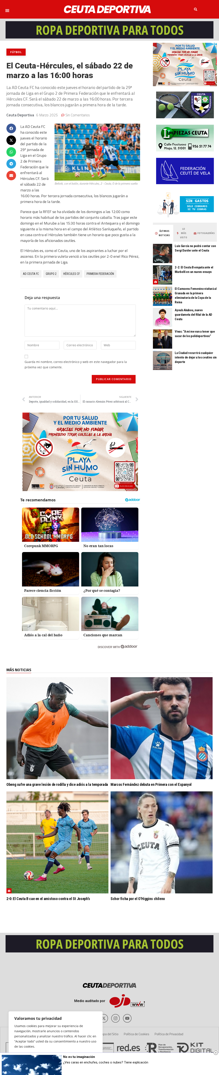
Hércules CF (71, 273)
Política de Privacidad (169, 1034)
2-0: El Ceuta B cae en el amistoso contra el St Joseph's (48, 898)
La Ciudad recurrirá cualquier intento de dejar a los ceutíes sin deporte (196, 357)
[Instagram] (115, 1018)
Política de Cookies (136, 1034)
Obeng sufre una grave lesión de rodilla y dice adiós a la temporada (57, 784)
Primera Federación (100, 273)
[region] (56, 1038)
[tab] (162, 233)
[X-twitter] (103, 1018)
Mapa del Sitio (108, 1034)
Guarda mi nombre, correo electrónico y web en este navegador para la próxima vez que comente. (76, 364)
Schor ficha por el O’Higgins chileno (138, 898)
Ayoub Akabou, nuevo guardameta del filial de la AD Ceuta (193, 314)
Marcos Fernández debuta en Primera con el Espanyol (151, 784)
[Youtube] (127, 1018)
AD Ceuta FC (31, 273)
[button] (7, 10)
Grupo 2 (51, 273)
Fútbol (16, 52)
